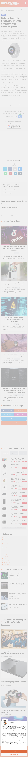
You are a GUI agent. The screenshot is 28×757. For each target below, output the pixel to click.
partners (9, 726)
